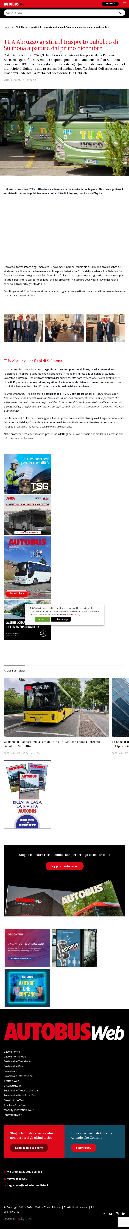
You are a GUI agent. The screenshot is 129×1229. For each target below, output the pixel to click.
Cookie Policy (73, 614)
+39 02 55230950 (17, 1178)
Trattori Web (11, 1081)
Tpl (38, 753)
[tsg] (64, 474)
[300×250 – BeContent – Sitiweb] (27, 948)
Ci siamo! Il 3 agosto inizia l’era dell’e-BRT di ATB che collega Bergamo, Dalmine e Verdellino (52, 744)
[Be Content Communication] (25, 1218)
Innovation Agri (13, 1115)
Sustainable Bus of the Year (20, 1095)
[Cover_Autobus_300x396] (64, 567)
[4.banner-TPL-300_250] (64, 515)
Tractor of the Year (15, 1105)
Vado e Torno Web (15, 1056)
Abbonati (110, 3)
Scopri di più (83, 1147)
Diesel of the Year (14, 1100)
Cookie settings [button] (60, 619)
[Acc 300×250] (27, 988)
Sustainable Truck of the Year (21, 1090)
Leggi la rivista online (64, 866)
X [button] (98, 608)
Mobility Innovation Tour (19, 1110)
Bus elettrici (31, 753)
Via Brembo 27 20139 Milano (24, 1172)
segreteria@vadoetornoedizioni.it (29, 1185)
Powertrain (10, 1071)
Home (7, 27)
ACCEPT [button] (42, 619)
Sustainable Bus (13, 1066)
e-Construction (13, 1085)
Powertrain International (18, 1076)
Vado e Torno (12, 1051)
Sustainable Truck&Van (17, 1061)
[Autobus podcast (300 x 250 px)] (74, 948)
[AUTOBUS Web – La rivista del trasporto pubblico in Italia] (14, 4)
